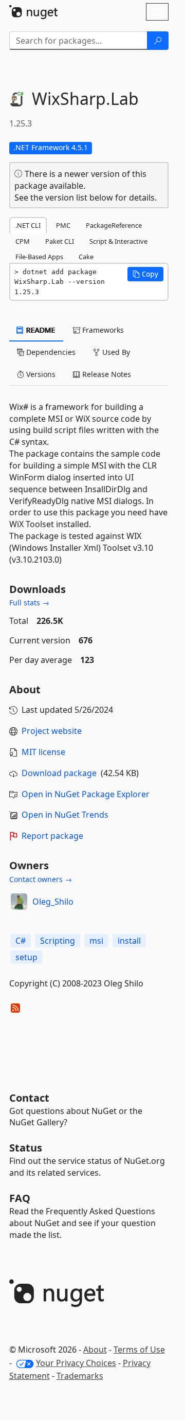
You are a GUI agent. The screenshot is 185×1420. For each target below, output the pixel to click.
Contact (29, 1098)
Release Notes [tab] (105, 374)
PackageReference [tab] (114, 225)
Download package (59, 773)
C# (20, 940)
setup (26, 957)
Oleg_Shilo (52, 901)
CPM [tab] (22, 241)
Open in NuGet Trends (65, 814)
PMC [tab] (63, 225)
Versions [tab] (39, 374)
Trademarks (80, 1375)
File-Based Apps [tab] (39, 256)
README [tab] (39, 330)
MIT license (43, 752)
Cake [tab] (86, 256)
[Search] (158, 40)
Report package (52, 835)
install (129, 940)
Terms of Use (139, 1349)
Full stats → (29, 602)
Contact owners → (40, 879)
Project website (52, 730)
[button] (145, 274)
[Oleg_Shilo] (19, 901)
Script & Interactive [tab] (118, 241)
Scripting (57, 940)
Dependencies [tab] (50, 352)
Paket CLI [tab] (59, 241)
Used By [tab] (115, 352)
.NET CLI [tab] (28, 225)
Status (25, 1148)
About (95, 1349)
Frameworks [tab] (102, 330)
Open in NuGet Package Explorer (86, 794)
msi (96, 940)
